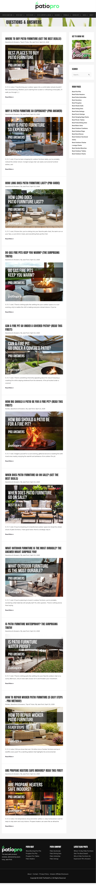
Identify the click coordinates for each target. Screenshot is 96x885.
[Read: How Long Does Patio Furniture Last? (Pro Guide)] (34, 208)
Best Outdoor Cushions (80, 128)
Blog (84, 15)
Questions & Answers (12, 42)
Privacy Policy (44, 874)
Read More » (9, 97)
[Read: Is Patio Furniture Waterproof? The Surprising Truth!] (34, 653)
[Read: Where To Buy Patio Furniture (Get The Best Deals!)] (34, 64)
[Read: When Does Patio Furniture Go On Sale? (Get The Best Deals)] (34, 504)
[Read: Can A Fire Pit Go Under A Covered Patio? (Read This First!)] (34, 355)
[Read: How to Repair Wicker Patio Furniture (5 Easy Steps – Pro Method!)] (34, 726)
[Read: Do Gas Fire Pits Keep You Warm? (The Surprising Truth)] (34, 282)
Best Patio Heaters (78, 94)
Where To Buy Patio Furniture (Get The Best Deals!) (33, 39)
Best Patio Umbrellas (79, 97)
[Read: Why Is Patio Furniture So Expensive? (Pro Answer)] (34, 136)
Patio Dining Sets (55, 853)
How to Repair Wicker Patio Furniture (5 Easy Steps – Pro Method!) (34, 699)
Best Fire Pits (76, 91)
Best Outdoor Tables (79, 151)
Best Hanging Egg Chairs (80, 117)
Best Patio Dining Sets (79, 123)
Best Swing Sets (77, 108)
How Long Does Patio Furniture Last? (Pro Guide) (32, 183)
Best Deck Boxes (77, 134)
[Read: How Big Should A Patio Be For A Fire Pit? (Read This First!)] (34, 431)
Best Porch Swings (78, 114)
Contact (35, 874)
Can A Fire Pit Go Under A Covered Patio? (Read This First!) (33, 328)
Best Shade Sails (77, 106)
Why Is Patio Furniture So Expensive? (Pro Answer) (33, 111)
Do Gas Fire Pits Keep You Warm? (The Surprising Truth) (32, 254)
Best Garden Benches (79, 148)
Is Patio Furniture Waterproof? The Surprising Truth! (31, 626)
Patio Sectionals (55, 851)
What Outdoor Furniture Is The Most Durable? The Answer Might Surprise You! (33, 550)
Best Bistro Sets (77, 125)
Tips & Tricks (24, 42)
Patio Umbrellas (55, 856)
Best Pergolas (76, 103)
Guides (7, 409)
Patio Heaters (30, 859)
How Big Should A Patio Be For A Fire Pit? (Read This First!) (34, 403)
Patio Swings (54, 859)
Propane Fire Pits (31, 853)
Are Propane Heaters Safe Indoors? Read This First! (34, 770)
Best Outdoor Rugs (78, 131)
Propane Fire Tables (32, 856)
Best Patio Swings (78, 111)
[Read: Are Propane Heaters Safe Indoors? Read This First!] (34, 796)
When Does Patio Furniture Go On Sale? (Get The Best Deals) (31, 477)
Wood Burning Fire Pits (33, 851)
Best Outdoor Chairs (79, 154)
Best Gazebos (76, 100)
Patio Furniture (7, 15)
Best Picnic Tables (78, 120)
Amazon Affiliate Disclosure (59, 874)
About (91, 15)
